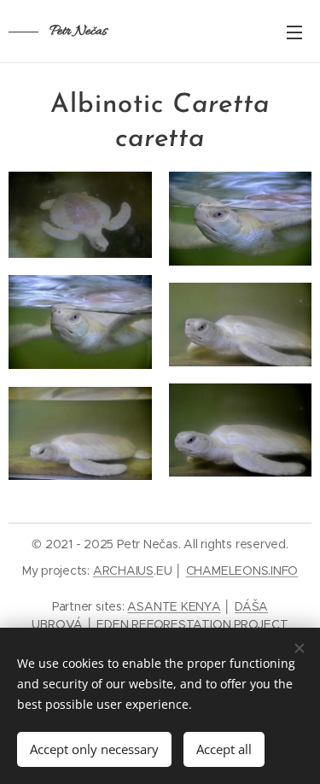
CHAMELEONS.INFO (242, 570)
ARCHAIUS (123, 570)
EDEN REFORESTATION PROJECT (192, 624)
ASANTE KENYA (173, 606)
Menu (294, 32)
